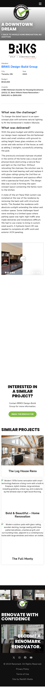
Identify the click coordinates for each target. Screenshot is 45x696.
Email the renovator (23, 414)
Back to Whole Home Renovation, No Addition (21, 35)
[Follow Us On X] (14, 657)
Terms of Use (22, 674)
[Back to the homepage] (22, 12)
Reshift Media (26, 679)
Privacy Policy (22, 669)
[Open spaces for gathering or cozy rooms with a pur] (5, 595)
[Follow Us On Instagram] (19, 657)
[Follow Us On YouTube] (31, 657)
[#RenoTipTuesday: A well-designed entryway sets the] (40, 595)
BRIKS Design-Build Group (19, 67)
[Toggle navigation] (40, 3)
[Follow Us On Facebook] (25, 657)
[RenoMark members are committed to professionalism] (28, 595)
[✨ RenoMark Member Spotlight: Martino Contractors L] (17, 595)
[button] (10, 302)
